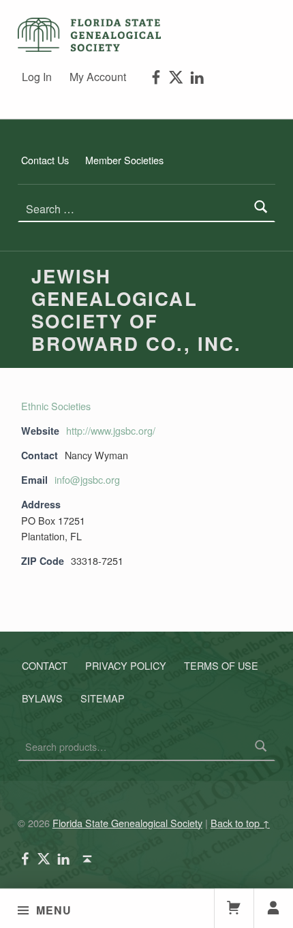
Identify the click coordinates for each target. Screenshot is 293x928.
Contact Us (45, 160)
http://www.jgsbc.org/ (110, 430)
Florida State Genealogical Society (127, 823)
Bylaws (42, 698)
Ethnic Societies (56, 406)
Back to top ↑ (240, 823)
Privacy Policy (125, 665)
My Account (98, 76)
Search (261, 746)
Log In (37, 76)
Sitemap (102, 698)
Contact (44, 665)
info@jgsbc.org (87, 479)
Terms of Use (221, 665)
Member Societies (124, 160)
